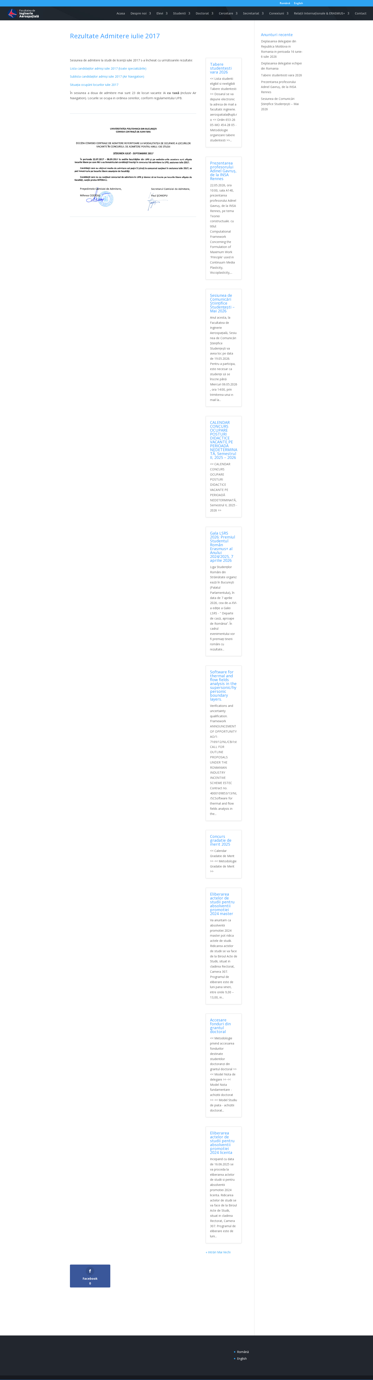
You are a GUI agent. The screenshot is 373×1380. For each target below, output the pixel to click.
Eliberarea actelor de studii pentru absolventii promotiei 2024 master (222, 903)
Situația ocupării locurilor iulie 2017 (94, 85)
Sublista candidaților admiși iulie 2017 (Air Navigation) (107, 76)
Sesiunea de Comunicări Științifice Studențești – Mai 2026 (222, 303)
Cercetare (226, 13)
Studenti (179, 13)
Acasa (121, 13)
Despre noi (139, 13)
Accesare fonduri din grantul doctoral (220, 1025)
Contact (361, 13)
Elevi (159, 13)
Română (285, 3)
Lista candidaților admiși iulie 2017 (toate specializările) (108, 68)
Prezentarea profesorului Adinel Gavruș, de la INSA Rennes (223, 170)
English (298, 3)
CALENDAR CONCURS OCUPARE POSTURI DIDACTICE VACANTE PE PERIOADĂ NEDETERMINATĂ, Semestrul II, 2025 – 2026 (223, 440)
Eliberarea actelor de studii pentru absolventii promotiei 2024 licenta (222, 1142)
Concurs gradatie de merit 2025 (220, 840)
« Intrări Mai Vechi (218, 1252)
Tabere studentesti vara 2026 (221, 68)
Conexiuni (276, 13)
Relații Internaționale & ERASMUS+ (319, 13)
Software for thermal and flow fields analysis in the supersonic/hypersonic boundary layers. (223, 685)
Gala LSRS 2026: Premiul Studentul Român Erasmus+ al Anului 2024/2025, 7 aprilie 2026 (222, 546)
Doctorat (202, 13)
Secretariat (251, 13)
